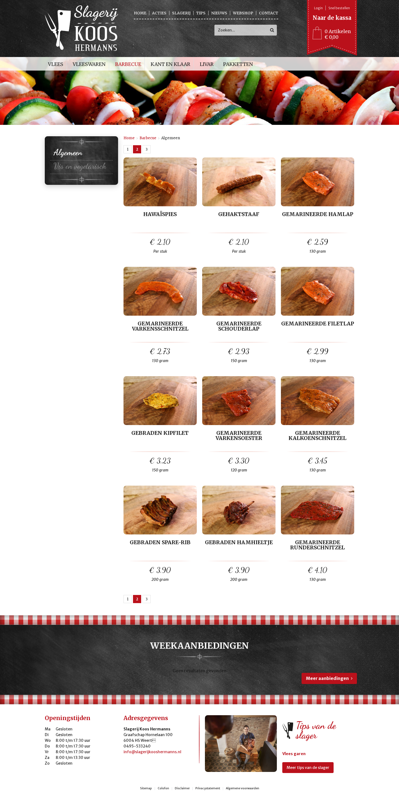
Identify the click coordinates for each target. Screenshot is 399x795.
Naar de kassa (332, 17)
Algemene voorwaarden (242, 788)
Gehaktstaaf (238, 214)
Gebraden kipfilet (160, 433)
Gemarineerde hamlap (317, 214)
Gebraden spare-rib (160, 543)
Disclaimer (182, 788)
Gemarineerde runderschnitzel (317, 545)
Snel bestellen (339, 8)
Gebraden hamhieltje (239, 543)
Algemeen (67, 152)
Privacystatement (207, 788)
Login (318, 8)
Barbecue (148, 138)
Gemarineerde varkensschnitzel (160, 326)
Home (129, 138)
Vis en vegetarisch (79, 166)
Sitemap (146, 788)
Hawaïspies (160, 214)
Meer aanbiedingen (327, 678)
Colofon (163, 788)
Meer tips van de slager (308, 767)
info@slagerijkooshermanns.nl (152, 751)
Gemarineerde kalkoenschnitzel (317, 435)
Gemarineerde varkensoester (239, 435)
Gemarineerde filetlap (317, 324)
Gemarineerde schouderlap (238, 326)
